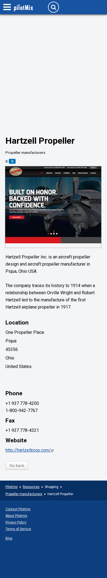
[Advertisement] (53, 78)
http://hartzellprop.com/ (28, 450)
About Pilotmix (16, 516)
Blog (8, 538)
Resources (31, 487)
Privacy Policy (15, 522)
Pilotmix (11, 487)
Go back (17, 465)
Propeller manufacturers (23, 494)
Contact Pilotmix (17, 509)
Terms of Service (18, 529)
